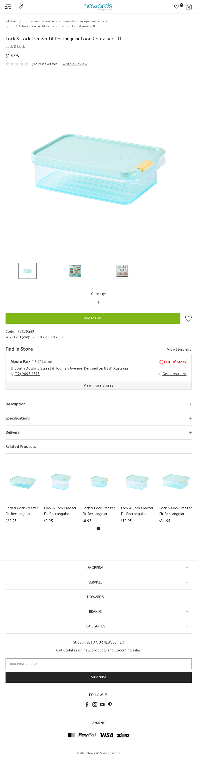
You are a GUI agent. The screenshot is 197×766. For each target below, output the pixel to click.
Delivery (13, 432)
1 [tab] (98, 528)
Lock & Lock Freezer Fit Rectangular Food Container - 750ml (60, 511)
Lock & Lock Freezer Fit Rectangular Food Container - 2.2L (22, 511)
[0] (176, 7)
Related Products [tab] (21, 446)
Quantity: (98, 294)
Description (16, 404)
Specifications (18, 418)
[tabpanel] (22, 491)
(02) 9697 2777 (27, 374)
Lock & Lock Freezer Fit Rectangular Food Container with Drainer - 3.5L (175, 511)
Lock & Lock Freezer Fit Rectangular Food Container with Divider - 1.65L (137, 511)
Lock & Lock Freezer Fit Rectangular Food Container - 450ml (98, 511)
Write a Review (74, 64)
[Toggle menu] (7, 6)
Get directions (174, 374)
